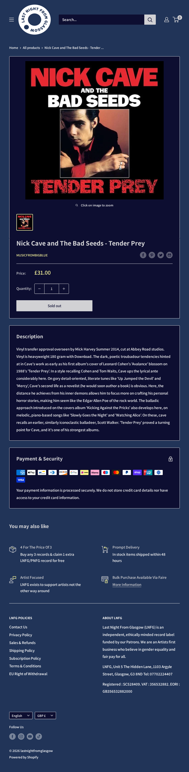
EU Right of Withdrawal (28, 673)
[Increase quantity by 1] (64, 289)
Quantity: (24, 288)
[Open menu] (11, 19)
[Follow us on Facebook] (12, 736)
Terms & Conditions (25, 665)
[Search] (150, 20)
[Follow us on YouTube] (30, 736)
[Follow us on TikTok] (38, 736)
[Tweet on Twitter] (160, 254)
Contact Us (18, 626)
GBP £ (41, 715)
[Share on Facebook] (143, 254)
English (17, 715)
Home (13, 47)
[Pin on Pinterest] (152, 254)
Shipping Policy (22, 650)
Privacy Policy (20, 634)
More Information (126, 584)
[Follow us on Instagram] (21, 736)
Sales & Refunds (22, 642)
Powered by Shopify (23, 757)
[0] (176, 19)
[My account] (166, 19)
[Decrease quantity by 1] (39, 289)
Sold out (54, 305)
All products (31, 47)
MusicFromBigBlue (32, 255)
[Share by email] (169, 254)
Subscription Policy (25, 658)
